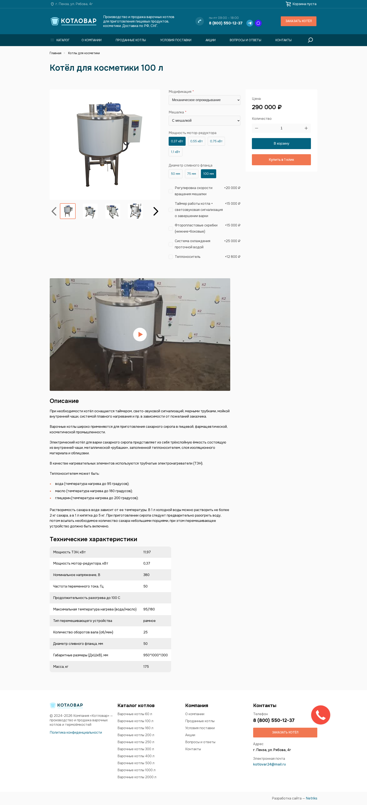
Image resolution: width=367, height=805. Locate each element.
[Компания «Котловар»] (73, 21)
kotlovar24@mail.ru (269, 764)
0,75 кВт (216, 141)
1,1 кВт (175, 152)
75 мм (191, 174)
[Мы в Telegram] (249, 23)
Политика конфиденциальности (76, 732)
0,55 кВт (196, 141)
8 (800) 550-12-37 (226, 23)
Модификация (180, 91)
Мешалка (176, 112)
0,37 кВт (177, 141)
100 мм (208, 174)
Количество (262, 118)
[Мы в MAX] (258, 23)
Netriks (311, 798)
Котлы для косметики (84, 53)
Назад (54, 211)
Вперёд (156, 211)
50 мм (175, 174)
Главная (55, 53)
